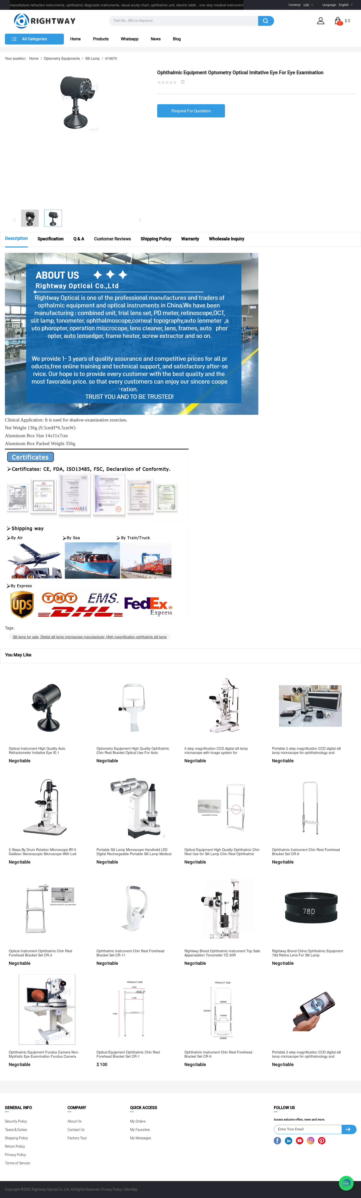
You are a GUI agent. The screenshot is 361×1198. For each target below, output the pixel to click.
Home (75, 39)
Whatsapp (130, 39)
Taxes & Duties (16, 1129)
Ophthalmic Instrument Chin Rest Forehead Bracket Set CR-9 (218, 1054)
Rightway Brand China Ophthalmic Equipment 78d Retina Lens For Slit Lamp (307, 953)
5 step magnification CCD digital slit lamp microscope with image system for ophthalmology (216, 750)
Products (101, 39)
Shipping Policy (16, 1138)
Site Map (131, 1189)
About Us (75, 1121)
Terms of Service (17, 1163)
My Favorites (140, 1129)
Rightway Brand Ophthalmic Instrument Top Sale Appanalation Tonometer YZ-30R (222, 953)
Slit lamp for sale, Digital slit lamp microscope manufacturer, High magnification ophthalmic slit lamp (90, 636)
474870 (111, 58)
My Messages (140, 1138)
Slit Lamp (92, 58)
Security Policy (16, 1121)
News (156, 39)
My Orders (138, 1121)
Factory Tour (77, 1138)
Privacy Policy (15, 1154)
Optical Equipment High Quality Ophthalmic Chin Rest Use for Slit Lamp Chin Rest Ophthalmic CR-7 (222, 852)
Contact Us (76, 1129)
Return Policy (15, 1146)
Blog (177, 39)
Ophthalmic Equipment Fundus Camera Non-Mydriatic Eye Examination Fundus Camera (44, 1054)
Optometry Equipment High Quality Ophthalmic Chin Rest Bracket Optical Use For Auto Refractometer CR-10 (133, 750)
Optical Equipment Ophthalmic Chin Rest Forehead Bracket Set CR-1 (128, 1054)
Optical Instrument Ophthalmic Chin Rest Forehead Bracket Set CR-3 (40, 953)
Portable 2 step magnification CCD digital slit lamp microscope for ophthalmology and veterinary (306, 750)
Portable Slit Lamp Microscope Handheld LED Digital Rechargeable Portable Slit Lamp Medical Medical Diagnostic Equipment (134, 852)
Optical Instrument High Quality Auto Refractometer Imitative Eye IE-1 (37, 750)
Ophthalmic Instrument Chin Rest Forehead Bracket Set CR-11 (130, 953)
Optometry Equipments (62, 58)
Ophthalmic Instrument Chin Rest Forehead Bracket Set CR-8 (306, 852)
